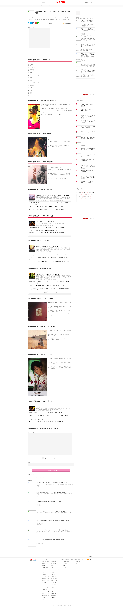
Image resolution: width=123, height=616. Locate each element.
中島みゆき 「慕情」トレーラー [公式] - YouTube (47, 246)
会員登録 (86, 2)
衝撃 (87, 194)
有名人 (83, 198)
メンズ (92, 198)
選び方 (93, 192)
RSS (90, 559)
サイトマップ (65, 567)
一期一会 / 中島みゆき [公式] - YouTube (44, 407)
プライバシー (77, 565)
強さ (78, 201)
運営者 (76, 563)
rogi (37, 486)
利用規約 (64, 565)
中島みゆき (36, 477)
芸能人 (83, 194)
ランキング (42, 477)
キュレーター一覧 (66, 561)
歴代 (85, 196)
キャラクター (80, 196)
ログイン (91, 2)
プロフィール (86, 201)
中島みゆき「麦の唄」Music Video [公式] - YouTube (47, 274)
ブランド (87, 198)
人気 (46, 477)
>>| (55, 458)
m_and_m (38, 496)
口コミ (79, 194)
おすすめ (84, 192)
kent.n (82, 43)
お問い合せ (65, 563)
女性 (82, 201)
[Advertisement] (39, 38)
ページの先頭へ (90, 556)
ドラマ (79, 198)
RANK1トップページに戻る (51, 470)
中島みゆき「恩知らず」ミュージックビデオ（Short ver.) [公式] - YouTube (53, 195)
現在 (91, 201)
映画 (88, 196)
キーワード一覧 (77, 561)
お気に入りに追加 (68, 23)
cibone (38, 505)
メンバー (90, 194)
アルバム (31, 477)
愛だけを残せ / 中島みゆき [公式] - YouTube (45, 221)
